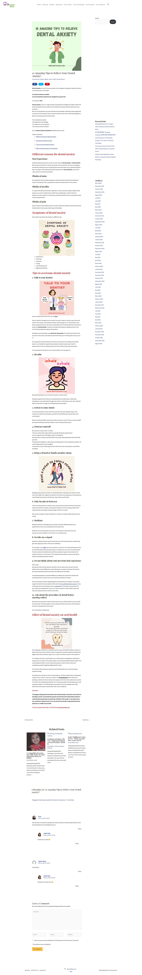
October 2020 (99, 337)
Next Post (86, 720)
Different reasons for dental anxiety (46, 136)
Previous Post (28, 720)
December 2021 (99, 305)
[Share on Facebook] (34, 84)
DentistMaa (61, 746)
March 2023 (98, 263)
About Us (27, 970)
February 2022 (99, 299)
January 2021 (98, 329)
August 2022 (98, 284)
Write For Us (34, 970)
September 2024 (99, 222)
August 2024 (98, 225)
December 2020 (99, 331)
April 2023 (98, 260)
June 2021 (98, 314)
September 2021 (99, 308)
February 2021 (99, 326)
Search (97, 18)
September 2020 (99, 340)
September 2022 (99, 281)
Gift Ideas (51, 4)
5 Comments (35, 79)
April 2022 (98, 293)
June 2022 (98, 287)
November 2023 (99, 242)
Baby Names (59, 4)
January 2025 (98, 213)
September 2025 (99, 192)
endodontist (58, 586)
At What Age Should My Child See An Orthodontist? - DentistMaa (56, 800)
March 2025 (98, 210)
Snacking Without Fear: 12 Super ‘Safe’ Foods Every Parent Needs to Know (105, 126)
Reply (79, 829)
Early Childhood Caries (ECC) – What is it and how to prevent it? (77, 738)
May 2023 (97, 257)
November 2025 (99, 186)
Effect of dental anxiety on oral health (46, 148)
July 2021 (97, 311)
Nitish (39, 816)
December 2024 (99, 216)
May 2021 (97, 317)
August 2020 (98, 343)
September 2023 (99, 248)
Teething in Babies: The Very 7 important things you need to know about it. (56, 741)
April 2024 (98, 230)
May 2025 (97, 204)
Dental (39, 4)
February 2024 (99, 236)
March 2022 (98, 296)
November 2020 (99, 334)
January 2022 (98, 302)
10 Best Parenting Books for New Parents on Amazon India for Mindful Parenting (105, 156)
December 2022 (99, 272)
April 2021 (98, 320)
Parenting (45, 4)
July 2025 (97, 198)
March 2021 (98, 323)
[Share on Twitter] (41, 84)
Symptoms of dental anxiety (44, 140)
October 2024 (99, 219)
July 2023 (97, 254)
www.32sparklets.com (64, 707)
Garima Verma (46, 833)
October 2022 (99, 278)
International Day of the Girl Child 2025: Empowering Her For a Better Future (105, 148)
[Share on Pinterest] (47, 84)
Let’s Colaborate (100, 4)
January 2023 (98, 269)
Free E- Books (68, 4)
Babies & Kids (33, 760)
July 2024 (97, 228)
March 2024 (98, 233)
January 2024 (98, 239)
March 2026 (98, 183)
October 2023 (99, 245)
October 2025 (99, 189)
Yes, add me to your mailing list (42, 944)
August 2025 (98, 195)
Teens (50, 79)
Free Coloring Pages (78, 4)
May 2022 (97, 290)
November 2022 (99, 275)
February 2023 (99, 266)
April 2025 (98, 207)
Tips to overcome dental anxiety (45, 144)
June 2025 (98, 201)
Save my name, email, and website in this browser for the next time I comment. (56, 940)
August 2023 (98, 251)
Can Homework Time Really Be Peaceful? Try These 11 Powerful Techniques (104, 140)
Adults (46, 79)
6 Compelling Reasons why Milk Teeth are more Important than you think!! (36, 755)
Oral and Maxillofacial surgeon (68, 584)
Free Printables (90, 4)
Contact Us (42, 970)
